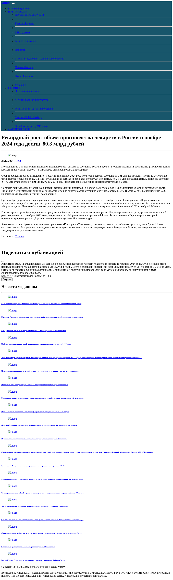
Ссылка (19, 236)
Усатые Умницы (24, 67)
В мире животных (25, 41)
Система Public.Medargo (28, 117)
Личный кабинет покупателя (31, 99)
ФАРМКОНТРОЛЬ (19, 129)
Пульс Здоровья (24, 76)
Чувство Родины (24, 23)
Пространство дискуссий (29, 14)
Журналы (20, 84)
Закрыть (7, 279)
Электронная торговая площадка (34, 108)
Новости (20, 49)
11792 (17, 160)
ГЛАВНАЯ (19, 8)
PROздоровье (22, 32)
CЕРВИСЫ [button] (14, 88)
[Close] (2, 261)
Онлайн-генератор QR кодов (31, 126)
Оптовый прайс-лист (27, 91)
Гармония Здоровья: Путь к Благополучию (39, 58)
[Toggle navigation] (13, 3)
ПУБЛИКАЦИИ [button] (17, 11)
